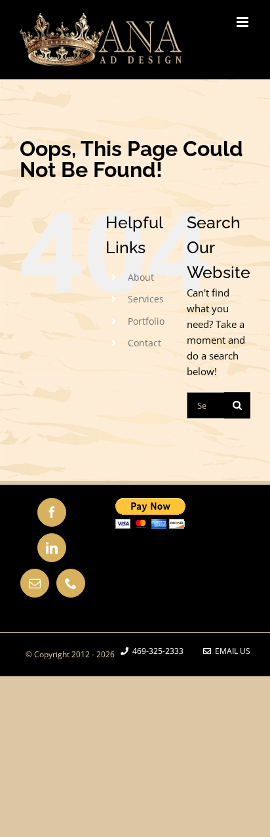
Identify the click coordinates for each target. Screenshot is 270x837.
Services (146, 299)
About (141, 277)
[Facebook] (51, 512)
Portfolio (146, 321)
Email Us (230, 651)
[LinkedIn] (51, 547)
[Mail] (34, 583)
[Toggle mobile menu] (243, 22)
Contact (144, 343)
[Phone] (70, 583)
